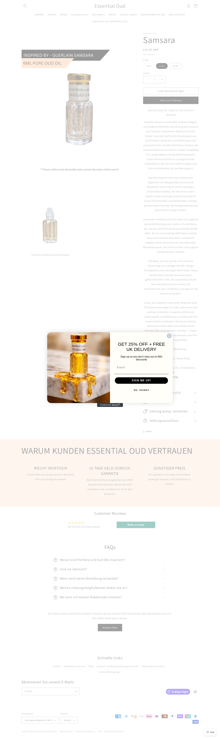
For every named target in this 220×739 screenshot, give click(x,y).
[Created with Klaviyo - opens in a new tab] (110, 405)
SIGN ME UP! (141, 380)
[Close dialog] (169, 336)
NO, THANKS (141, 390)
